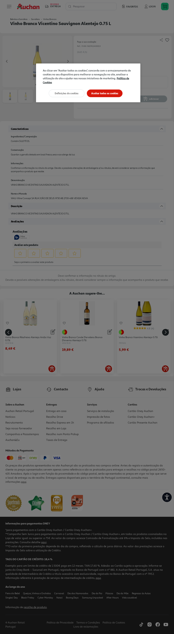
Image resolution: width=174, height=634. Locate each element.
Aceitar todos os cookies (104, 93)
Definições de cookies (67, 93)
